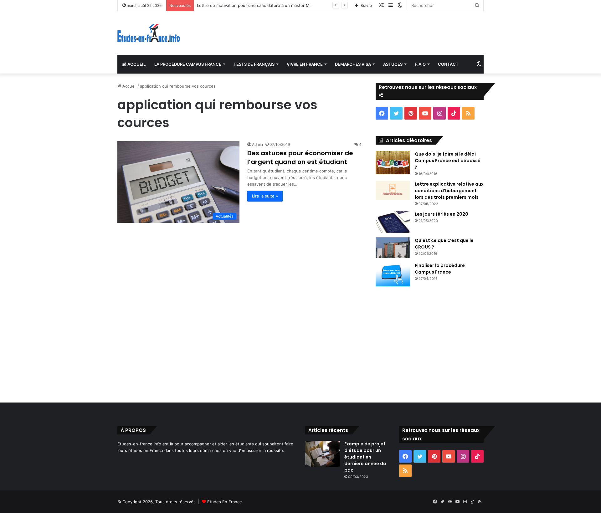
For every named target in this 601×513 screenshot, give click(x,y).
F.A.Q (420, 64)
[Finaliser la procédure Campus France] (393, 274)
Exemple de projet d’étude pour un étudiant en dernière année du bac (365, 457)
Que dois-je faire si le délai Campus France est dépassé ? (447, 160)
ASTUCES (393, 64)
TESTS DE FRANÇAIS (254, 64)
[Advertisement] (300, 343)
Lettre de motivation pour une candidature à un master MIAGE (258, 5)
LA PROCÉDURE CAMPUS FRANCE (187, 64)
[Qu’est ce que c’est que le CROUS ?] (393, 247)
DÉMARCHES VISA (353, 64)
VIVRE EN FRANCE (305, 64)
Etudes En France (224, 501)
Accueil (128, 86)
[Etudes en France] (148, 33)
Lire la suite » (265, 195)
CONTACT (448, 64)
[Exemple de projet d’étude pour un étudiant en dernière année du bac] (322, 454)
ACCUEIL (136, 64)
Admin (257, 144)
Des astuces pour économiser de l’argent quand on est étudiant (300, 157)
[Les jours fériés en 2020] (393, 222)
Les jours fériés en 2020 (441, 214)
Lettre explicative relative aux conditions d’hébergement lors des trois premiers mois (449, 190)
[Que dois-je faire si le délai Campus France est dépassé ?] (393, 162)
